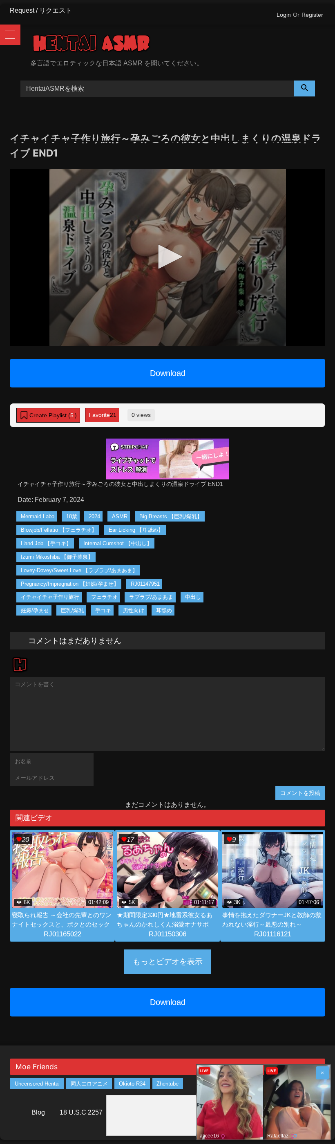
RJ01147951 (145, 584)
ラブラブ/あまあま (151, 597)
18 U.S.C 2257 (81, 1112)
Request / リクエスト (41, 10)
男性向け (133, 610)
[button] (167, 257)
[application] (167, 257)
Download (167, 373)
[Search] (304, 88)
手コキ (103, 610)
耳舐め (164, 610)
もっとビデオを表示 (168, 961)
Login (284, 14)
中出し (193, 597)
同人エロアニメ (89, 1084)
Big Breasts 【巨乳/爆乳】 (170, 516)
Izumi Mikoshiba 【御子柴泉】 (57, 557)
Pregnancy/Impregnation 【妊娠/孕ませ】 (70, 584)
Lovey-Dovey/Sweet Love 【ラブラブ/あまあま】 (79, 570)
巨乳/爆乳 (72, 610)
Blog (38, 1112)
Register (312, 14)
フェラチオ (104, 597)
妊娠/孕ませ (35, 610)
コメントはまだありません (74, 640)
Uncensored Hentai (37, 1084)
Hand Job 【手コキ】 (46, 543)
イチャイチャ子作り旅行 (50, 597)
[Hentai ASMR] (177, 44)
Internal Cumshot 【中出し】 (117, 543)
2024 (94, 516)
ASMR (119, 516)
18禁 (71, 516)
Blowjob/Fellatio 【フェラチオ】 (59, 530)
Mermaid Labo (37, 516)
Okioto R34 (132, 1084)
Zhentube (167, 1084)
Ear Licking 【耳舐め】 (136, 530)
